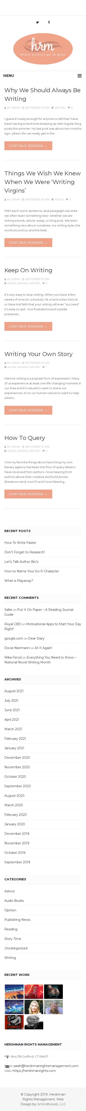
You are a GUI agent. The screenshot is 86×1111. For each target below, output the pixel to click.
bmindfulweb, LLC (52, 1104)
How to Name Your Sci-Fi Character (31, 571)
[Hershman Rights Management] (43, 49)
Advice (59, 199)
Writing (59, 107)
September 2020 (17, 786)
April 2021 (11, 720)
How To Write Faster (20, 543)
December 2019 (16, 834)
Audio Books (14, 901)
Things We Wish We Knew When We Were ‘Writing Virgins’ (42, 182)
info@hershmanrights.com (42, 5)
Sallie (8, 610)
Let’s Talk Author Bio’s (21, 562)
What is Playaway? (18, 581)
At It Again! (43, 648)
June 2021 (12, 710)
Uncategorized (15, 948)
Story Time (12, 939)
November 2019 (16, 843)
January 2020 (14, 824)
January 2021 (14, 748)
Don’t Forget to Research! (24, 552)
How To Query (24, 437)
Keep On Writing (28, 270)
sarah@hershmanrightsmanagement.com (46, 1066)
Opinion (22, 283)
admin (15, 107)
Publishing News (17, 920)
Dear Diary (36, 638)
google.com (13, 638)
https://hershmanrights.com (34, 1071)
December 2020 (17, 758)
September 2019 (17, 862)
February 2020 (15, 815)
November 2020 (17, 767)
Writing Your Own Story (38, 354)
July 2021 (11, 701)
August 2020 (14, 796)
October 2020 (15, 777)
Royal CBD (12, 624)
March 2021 (13, 729)
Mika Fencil (13, 657)
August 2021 (14, 691)
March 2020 (13, 805)
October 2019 (14, 853)
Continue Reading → (28, 146)
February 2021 (15, 739)
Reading (10, 929)
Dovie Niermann (17, 648)
